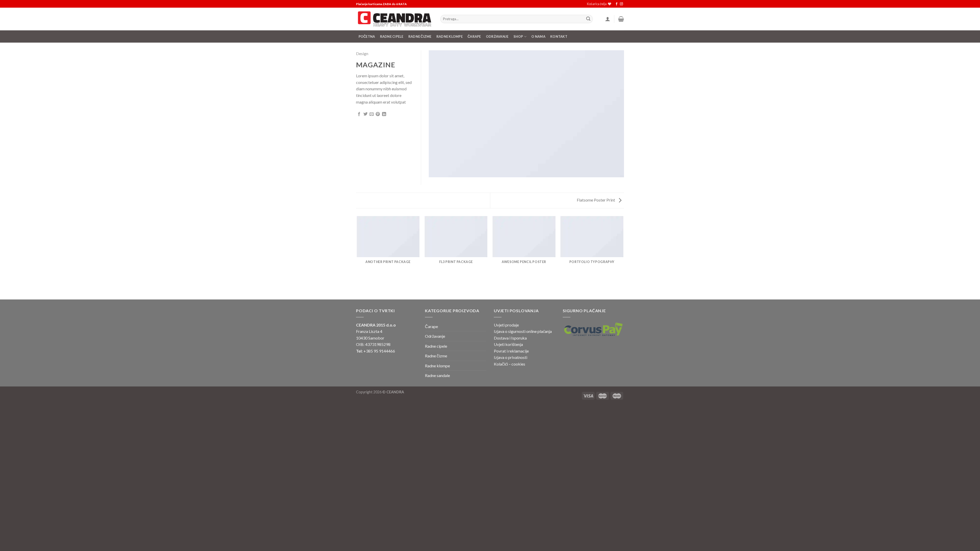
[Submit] (588, 19)
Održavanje (497, 36)
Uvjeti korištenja (508, 344)
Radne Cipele (391, 36)
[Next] (623, 257)
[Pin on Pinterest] (378, 114)
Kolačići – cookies (509, 363)
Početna (367, 36)
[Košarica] (621, 18)
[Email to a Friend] (372, 114)
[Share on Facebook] (359, 114)
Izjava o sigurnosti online (515, 331)
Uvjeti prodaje (506, 324)
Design (362, 53)
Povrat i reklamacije (511, 350)
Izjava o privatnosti (510, 357)
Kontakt (558, 36)
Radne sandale (437, 375)
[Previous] (357, 257)
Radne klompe (449, 36)
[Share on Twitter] (365, 114)
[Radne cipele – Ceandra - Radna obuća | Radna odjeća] (394, 19)
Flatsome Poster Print (596, 199)
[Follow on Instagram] (621, 4)
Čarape (474, 36)
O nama (538, 36)
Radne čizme (420, 36)
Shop (518, 36)
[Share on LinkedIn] (384, 114)
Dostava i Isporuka (510, 337)
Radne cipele (436, 346)
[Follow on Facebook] (616, 4)
